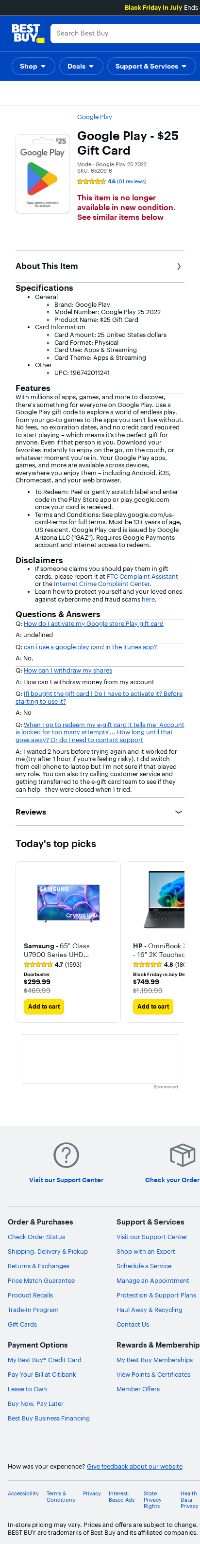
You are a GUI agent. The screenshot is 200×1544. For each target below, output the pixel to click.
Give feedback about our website (135, 1466)
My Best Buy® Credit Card (45, 1360)
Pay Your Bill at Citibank (42, 1374)
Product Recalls (30, 1295)
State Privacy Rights (153, 1500)
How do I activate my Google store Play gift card (94, 623)
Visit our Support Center (152, 1237)
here (148, 599)
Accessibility (23, 1494)
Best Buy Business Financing (49, 1418)
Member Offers (138, 1389)
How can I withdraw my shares (68, 670)
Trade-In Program (33, 1309)
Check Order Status (36, 1237)
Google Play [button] (94, 117)
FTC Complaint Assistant (142, 576)
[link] (53, 965)
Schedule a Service (144, 1266)
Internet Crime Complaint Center (101, 583)
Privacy (92, 1494)
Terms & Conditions (61, 1497)
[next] (176, 942)
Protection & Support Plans (156, 1295)
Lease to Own (27, 1389)
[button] (33, 66)
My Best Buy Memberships (155, 1360)
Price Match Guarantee (41, 1280)
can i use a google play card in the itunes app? (90, 647)
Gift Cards (22, 1324)
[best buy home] (28, 33)
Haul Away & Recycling (150, 1309)
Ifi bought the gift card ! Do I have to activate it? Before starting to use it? (99, 697)
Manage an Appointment (153, 1280)
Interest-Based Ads (121, 1497)
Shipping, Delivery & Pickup (48, 1251)
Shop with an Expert (146, 1251)
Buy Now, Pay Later (36, 1403)
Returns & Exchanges (38, 1266)
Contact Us (133, 1324)
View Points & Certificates (153, 1374)
